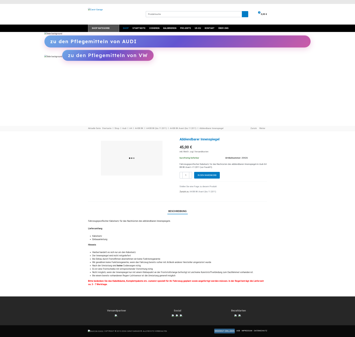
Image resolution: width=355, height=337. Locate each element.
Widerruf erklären (224, 331)
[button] (260, 14)
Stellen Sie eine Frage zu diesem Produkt (198, 186)
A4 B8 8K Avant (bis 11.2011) (203, 191)
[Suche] (245, 14)
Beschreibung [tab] (177, 211)
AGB (238, 331)
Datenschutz (260, 331)
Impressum (247, 331)
